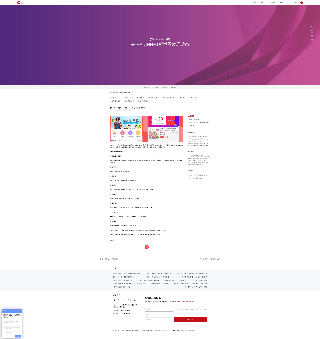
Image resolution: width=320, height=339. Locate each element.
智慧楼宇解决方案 (202, 175)
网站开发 (153, 98)
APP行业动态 (168, 98)
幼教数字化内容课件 (194, 119)
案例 (281, 2)
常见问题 (114, 98)
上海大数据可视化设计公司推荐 (121, 287)
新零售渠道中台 (204, 122)
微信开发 (140, 98)
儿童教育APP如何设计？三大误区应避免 (174, 280)
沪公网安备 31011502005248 (184, 330)
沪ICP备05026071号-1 (162, 330)
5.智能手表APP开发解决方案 (195, 164)
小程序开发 (115, 101)
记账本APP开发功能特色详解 (210, 259)
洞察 (296, 2)
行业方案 (263, 2)
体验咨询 (253, 2)
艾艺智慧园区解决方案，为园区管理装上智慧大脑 (126, 273)
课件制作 (194, 98)
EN (301, 2)
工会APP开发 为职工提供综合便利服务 (148, 280)
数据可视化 (199, 178)
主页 (111, 92)
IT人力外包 (192, 175)
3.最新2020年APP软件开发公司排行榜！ (198, 160)
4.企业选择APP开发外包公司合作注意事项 (199, 162)
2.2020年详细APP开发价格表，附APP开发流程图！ (201, 158)
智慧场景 (146, 87)
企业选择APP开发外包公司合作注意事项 (196, 287)
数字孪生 (155, 87)
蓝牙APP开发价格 (141, 283)
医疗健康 (191, 125)
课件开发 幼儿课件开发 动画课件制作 (122, 280)
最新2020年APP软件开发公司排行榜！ (123, 277)
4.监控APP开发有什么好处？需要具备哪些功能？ (201, 143)
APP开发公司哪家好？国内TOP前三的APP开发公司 (193, 277)
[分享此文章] (147, 247)
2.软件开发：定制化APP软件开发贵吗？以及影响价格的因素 (203, 139)
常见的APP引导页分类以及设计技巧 (122, 283)
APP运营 (182, 98)
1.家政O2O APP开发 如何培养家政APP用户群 (200, 136)
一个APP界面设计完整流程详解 (198, 280)
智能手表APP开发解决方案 (200, 283)
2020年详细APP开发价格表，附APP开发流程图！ (156, 277)
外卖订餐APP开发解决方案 (181, 283)
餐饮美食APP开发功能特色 (109, 259)
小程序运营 (129, 101)
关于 (288, 2)
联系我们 (190, 319)
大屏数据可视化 (193, 122)
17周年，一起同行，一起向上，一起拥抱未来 (158, 273)
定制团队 (273, 2)
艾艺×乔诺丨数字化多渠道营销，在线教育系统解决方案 (192, 273)
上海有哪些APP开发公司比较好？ (160, 283)
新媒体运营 (143, 101)
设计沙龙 (173, 87)
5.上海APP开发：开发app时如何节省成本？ (199, 145)
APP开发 (127, 98)
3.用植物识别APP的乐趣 (194, 141)
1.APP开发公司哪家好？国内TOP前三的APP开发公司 (202, 156)
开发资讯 (164, 87)
